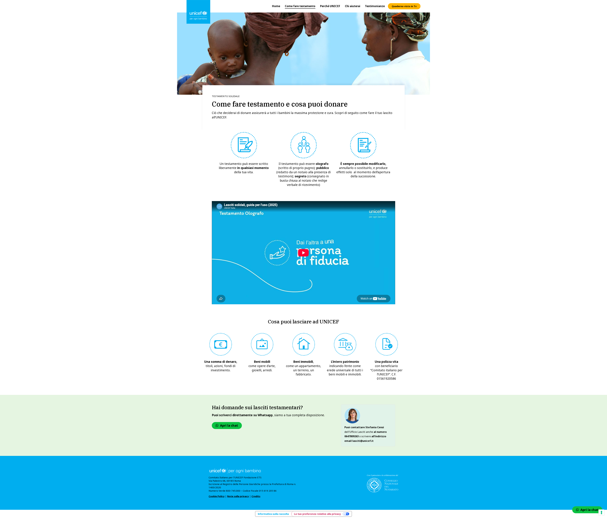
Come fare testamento (300, 6)
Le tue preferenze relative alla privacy (317, 513)
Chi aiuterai (352, 6)
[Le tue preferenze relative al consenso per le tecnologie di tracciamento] (601, 512)
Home (276, 6)
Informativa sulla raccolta (273, 513)
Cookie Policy (216, 496)
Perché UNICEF (330, 6)
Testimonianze (375, 6)
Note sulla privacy (238, 496)
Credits (255, 496)
